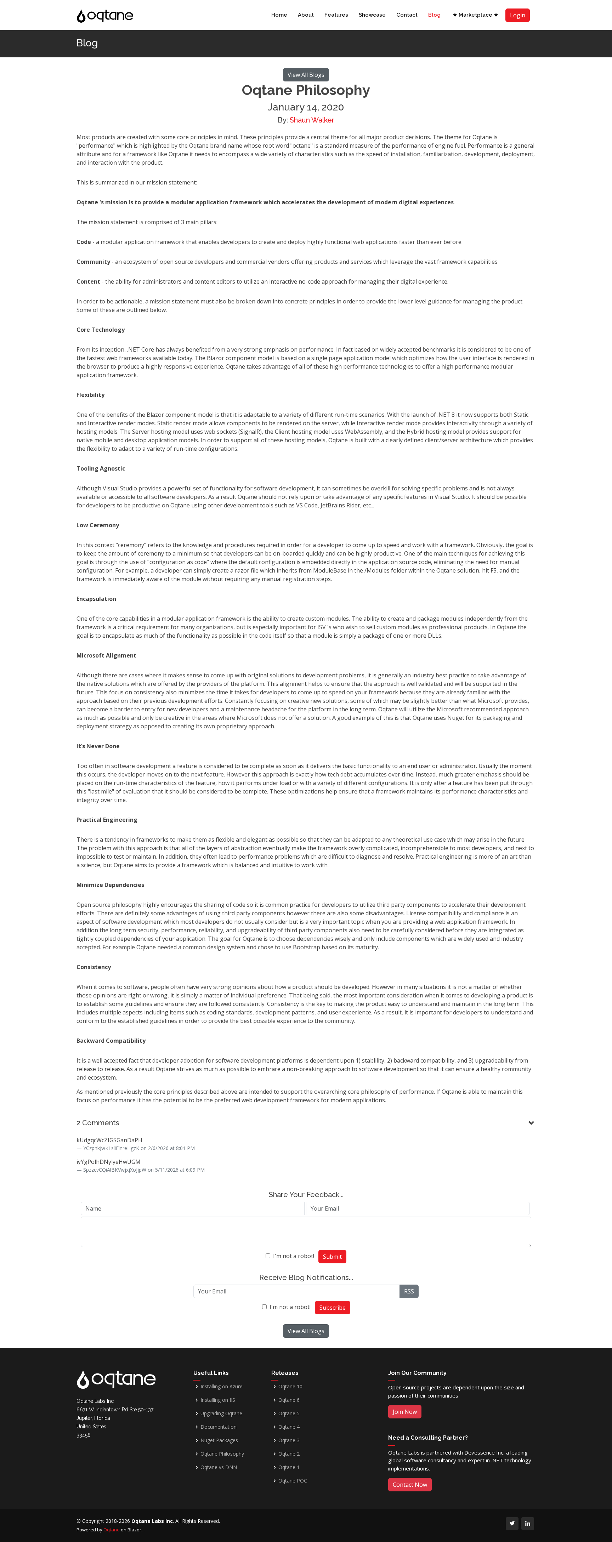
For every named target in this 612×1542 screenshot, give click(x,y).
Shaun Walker (312, 120)
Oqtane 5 (289, 1413)
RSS (409, 1291)
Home (279, 15)
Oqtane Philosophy (222, 1453)
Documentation (218, 1426)
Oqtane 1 (289, 1467)
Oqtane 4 (289, 1426)
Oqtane (111, 1529)
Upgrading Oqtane (221, 1413)
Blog (434, 15)
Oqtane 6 (289, 1400)
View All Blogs (306, 75)
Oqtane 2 (289, 1453)
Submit (332, 1257)
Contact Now (410, 1485)
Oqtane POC (292, 1480)
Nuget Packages (219, 1440)
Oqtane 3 (289, 1440)
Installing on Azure (221, 1386)
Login (517, 15)
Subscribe (332, 1307)
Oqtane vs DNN (218, 1467)
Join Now (405, 1412)
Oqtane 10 (290, 1386)
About (306, 15)
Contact (407, 15)
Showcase (372, 15)
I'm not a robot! (293, 1256)
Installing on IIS (217, 1400)
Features (336, 15)
